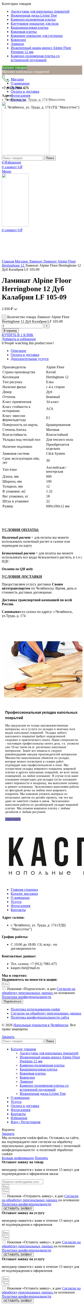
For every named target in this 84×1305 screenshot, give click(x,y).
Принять (41, 1158)
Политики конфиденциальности (26, 997)
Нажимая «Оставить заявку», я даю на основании (41, 1246)
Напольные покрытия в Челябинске (40, 1025)
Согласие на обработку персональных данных (38, 991)
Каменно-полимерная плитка (42, 1065)
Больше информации (18, 1158)
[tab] (46, 351)
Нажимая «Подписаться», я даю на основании (38, 993)
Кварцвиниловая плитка (38, 1069)
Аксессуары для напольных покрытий (49, 1053)
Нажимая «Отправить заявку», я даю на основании (40, 1200)
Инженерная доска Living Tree (43, 1094)
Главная (8, 261)
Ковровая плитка (33, 1073)
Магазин (22, 261)
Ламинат (36, 261)
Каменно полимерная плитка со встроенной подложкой (44, 1087)
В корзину (10, 330)
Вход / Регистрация (25, 1122)
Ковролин (27, 1077)
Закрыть (8, 1037)
